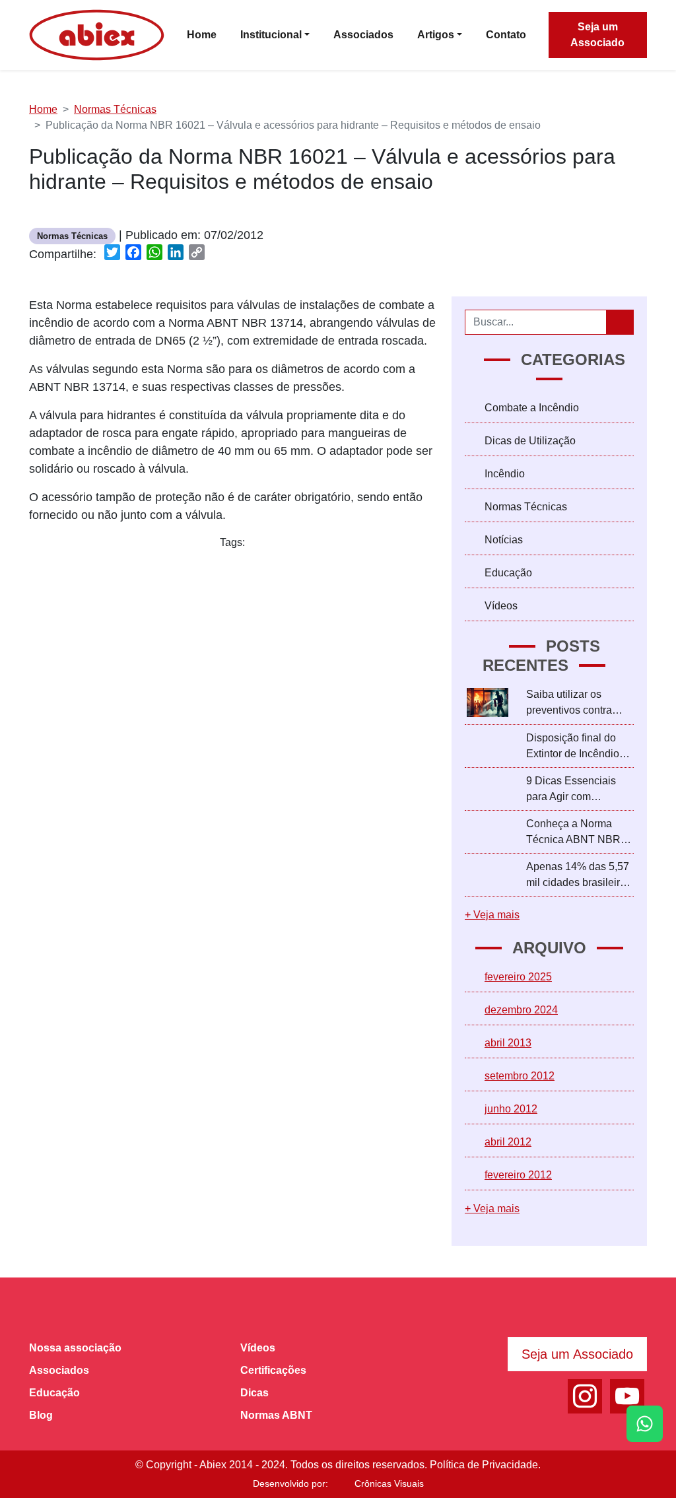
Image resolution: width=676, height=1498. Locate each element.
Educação (508, 572)
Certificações (273, 1370)
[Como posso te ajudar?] (644, 1424)
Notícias (504, 539)
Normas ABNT (276, 1415)
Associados (59, 1370)
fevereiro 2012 (518, 1174)
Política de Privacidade (484, 1464)
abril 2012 (508, 1141)
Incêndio (505, 473)
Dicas (254, 1392)
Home (43, 109)
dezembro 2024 (521, 1009)
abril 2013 (508, 1042)
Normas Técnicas (115, 109)
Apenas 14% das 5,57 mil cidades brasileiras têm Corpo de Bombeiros (578, 876)
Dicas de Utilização (530, 440)
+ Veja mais (492, 914)
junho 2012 (511, 1108)
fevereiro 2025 (518, 976)
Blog (41, 1415)
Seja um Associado (597, 34)
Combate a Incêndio (532, 407)
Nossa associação (75, 1347)
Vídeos (501, 605)
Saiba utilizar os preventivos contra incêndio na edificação (579, 703)
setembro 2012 (520, 1075)
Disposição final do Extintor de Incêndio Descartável (572, 747)
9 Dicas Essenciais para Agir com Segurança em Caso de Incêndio (574, 790)
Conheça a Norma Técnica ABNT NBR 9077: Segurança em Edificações (575, 833)
